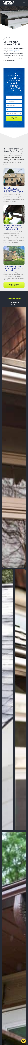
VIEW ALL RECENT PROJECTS (14, 285)
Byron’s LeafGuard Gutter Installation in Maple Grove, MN (13, 227)
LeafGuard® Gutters (16, 50)
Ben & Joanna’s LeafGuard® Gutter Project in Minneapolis (13, 190)
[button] (23, 1041)
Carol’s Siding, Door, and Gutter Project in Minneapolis (13, 268)
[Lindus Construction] (8, 3)
